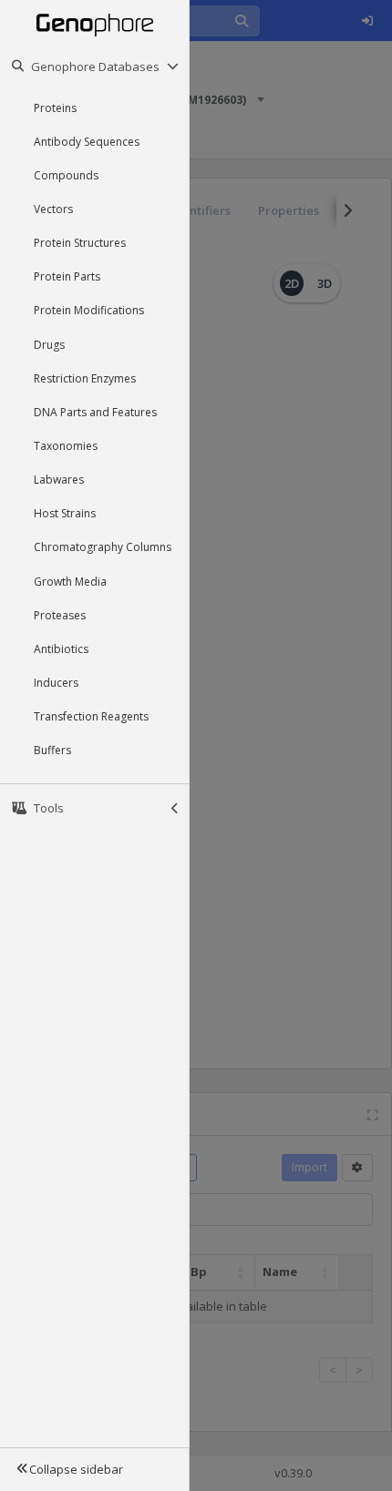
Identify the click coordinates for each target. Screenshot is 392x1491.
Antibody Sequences (86, 141)
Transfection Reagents (91, 716)
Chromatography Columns (102, 547)
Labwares (59, 479)
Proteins (55, 108)
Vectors (53, 209)
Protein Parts (67, 276)
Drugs (49, 344)
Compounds (66, 175)
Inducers (56, 682)
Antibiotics (61, 649)
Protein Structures (80, 242)
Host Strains (65, 513)
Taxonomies (66, 446)
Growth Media (70, 581)
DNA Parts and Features (95, 412)
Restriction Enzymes (85, 378)
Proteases (60, 615)
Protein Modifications (89, 310)
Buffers (52, 750)
